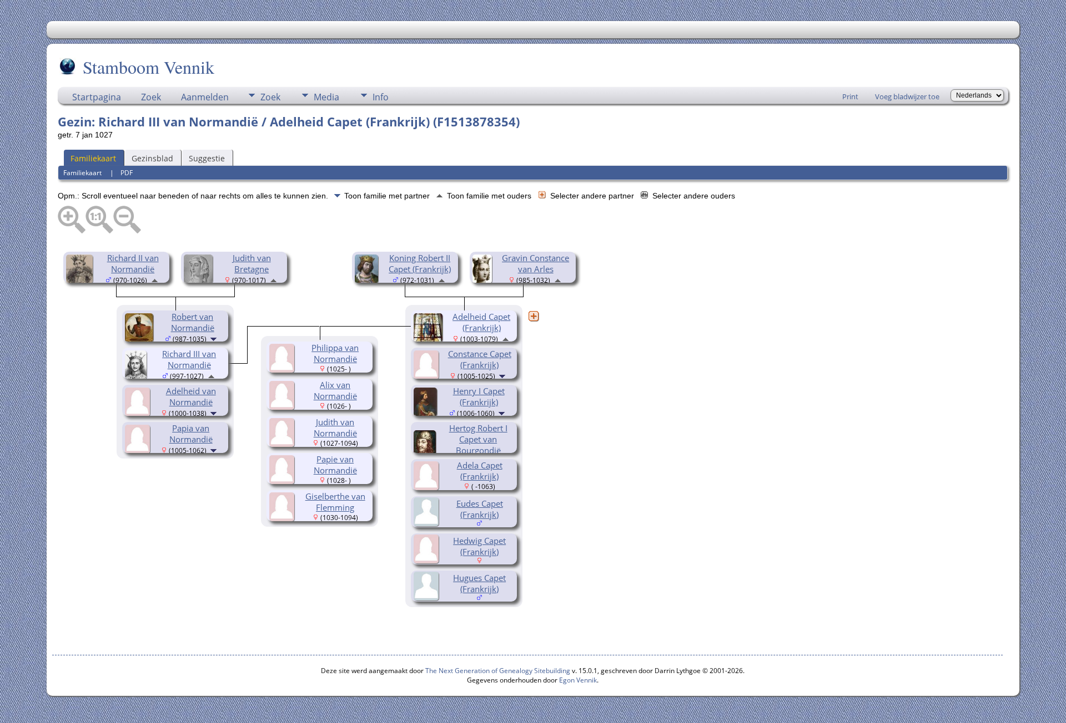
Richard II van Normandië (133, 263)
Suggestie (207, 158)
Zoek (151, 97)
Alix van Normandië (335, 390)
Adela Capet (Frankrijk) (479, 471)
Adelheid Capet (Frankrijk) (481, 322)
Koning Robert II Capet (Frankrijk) (420, 263)
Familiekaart (93, 158)
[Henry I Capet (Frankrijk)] (427, 413)
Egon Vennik (578, 680)
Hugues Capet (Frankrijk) (479, 583)
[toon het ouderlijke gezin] (154, 279)
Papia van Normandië (191, 433)
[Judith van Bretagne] (200, 280)
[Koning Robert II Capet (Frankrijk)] (368, 280)
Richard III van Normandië (189, 359)
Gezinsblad (152, 158)
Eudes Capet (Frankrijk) (479, 509)
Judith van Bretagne (252, 263)
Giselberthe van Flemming (335, 502)
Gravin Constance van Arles (535, 263)
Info (381, 97)
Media (326, 97)
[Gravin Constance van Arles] (483, 280)
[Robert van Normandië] (141, 338)
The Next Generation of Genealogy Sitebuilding (497, 670)
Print (850, 96)
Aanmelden (205, 97)
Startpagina (96, 97)
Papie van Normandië (335, 465)
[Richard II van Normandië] (81, 280)
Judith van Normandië (335, 427)
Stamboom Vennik (148, 67)
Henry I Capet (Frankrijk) (479, 396)
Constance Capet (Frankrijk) (479, 359)
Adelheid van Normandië (191, 396)
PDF (126, 172)
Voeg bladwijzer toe (907, 96)
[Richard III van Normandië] (137, 375)
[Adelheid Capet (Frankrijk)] (430, 338)
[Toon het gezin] (214, 338)
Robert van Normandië (192, 322)
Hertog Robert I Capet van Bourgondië (478, 439)
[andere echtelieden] (533, 316)
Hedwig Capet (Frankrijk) (479, 546)
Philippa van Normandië (335, 353)
